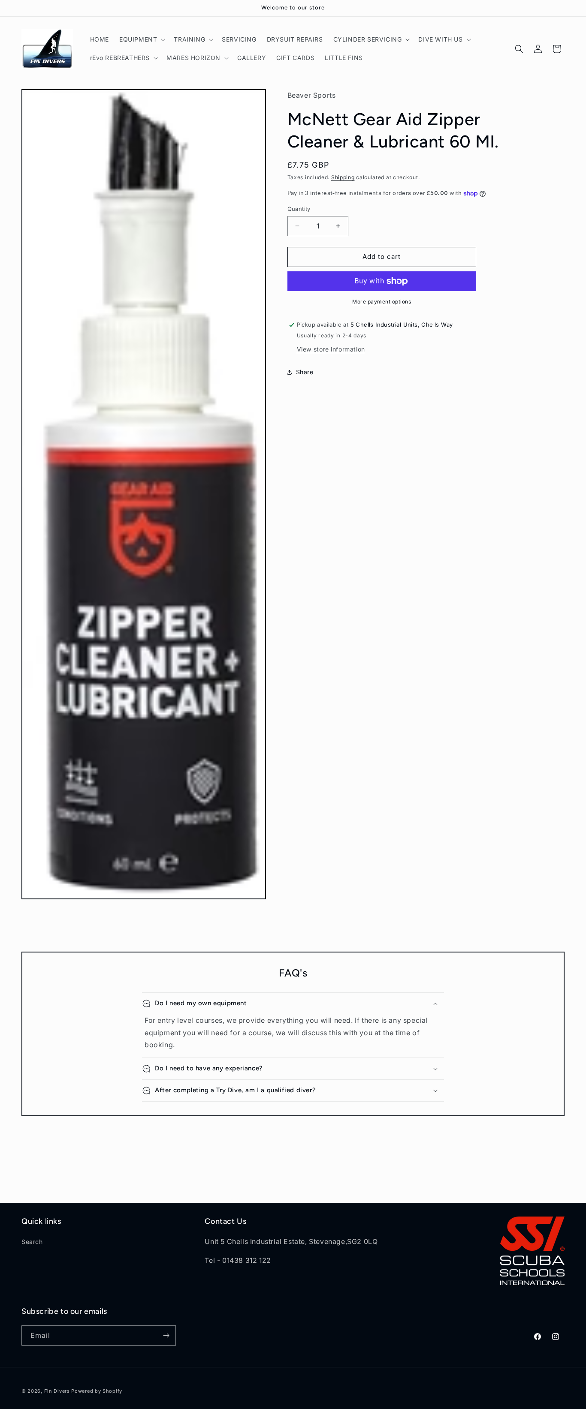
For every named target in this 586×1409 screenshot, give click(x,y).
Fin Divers (57, 1391)
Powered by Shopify (96, 1391)
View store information (331, 349)
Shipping (343, 177)
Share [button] (305, 372)
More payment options (381, 301)
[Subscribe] (166, 1335)
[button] (141, 39)
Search (32, 1241)
